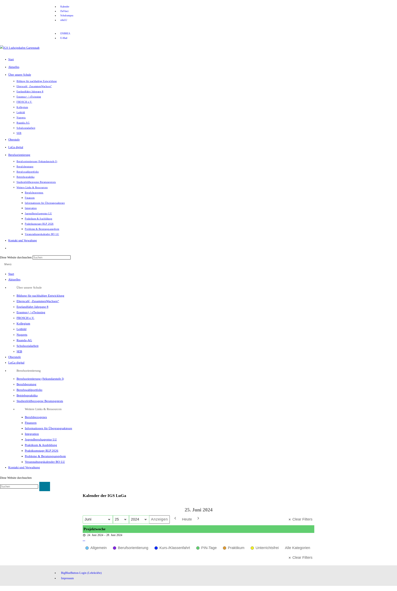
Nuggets (22, 334)
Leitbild (21, 329)
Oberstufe (14, 357)
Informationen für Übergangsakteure (48, 428)
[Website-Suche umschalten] (12, 248)
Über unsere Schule (29, 287)
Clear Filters (302, 519)
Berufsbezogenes (36, 417)
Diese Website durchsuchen (16, 257)
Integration (32, 434)
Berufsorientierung (29, 370)
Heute (187, 519)
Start (11, 274)
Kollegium (23, 323)
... (84, 539)
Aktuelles (14, 279)
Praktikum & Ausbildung (41, 445)
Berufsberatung (26, 384)
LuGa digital (16, 362)
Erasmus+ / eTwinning (31, 312)
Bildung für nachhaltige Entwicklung (40, 295)
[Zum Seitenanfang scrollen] (1, 588)
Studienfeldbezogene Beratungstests (40, 401)
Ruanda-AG (24, 340)
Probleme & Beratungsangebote (45, 456)
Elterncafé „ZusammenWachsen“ (38, 301)
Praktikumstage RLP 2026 (41, 450)
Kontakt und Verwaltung (24, 467)
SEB (19, 351)
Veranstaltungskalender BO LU (45, 461)
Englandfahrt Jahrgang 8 (32, 306)
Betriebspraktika (27, 395)
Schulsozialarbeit (27, 345)
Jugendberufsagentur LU (41, 439)
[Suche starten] (44, 486)
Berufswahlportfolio (29, 390)
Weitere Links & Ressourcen (43, 409)
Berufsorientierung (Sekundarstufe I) (40, 378)
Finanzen (31, 422)
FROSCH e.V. (25, 318)
